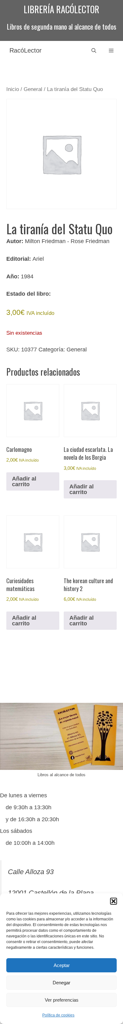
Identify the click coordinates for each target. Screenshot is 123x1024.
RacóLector (25, 50)
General (33, 89)
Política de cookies (58, 1015)
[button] (113, 901)
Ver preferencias (62, 1000)
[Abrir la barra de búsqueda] (93, 50)
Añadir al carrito (24, 481)
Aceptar (62, 965)
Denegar (61, 982)
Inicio (12, 89)
